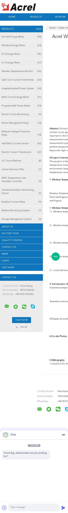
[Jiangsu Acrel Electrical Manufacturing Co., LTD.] (6, 306)
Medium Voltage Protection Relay (21, 133)
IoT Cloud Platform (21, 161)
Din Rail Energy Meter (21, 37)
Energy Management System (21, 219)
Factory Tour (10, 233)
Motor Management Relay (21, 123)
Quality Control (12, 240)
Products (36, 17)
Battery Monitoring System (21, 210)
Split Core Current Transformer (21, 80)
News (5, 254)
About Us (7, 227)
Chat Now (8, 267)
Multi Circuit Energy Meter (21, 97)
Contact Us (9, 247)
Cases (5, 261)
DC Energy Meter (21, 54)
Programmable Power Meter (21, 106)
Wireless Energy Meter (21, 45)
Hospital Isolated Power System (21, 88)
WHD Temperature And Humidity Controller (21, 179)
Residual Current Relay (21, 202)
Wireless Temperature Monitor (21, 71)
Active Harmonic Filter (21, 169)
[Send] (63, 507)
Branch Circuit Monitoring (21, 114)
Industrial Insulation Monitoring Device (21, 191)
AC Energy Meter (21, 62)
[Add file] (4, 507)
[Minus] (63, 435)
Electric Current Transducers (21, 152)
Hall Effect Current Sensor (21, 143)
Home (12, 17)
